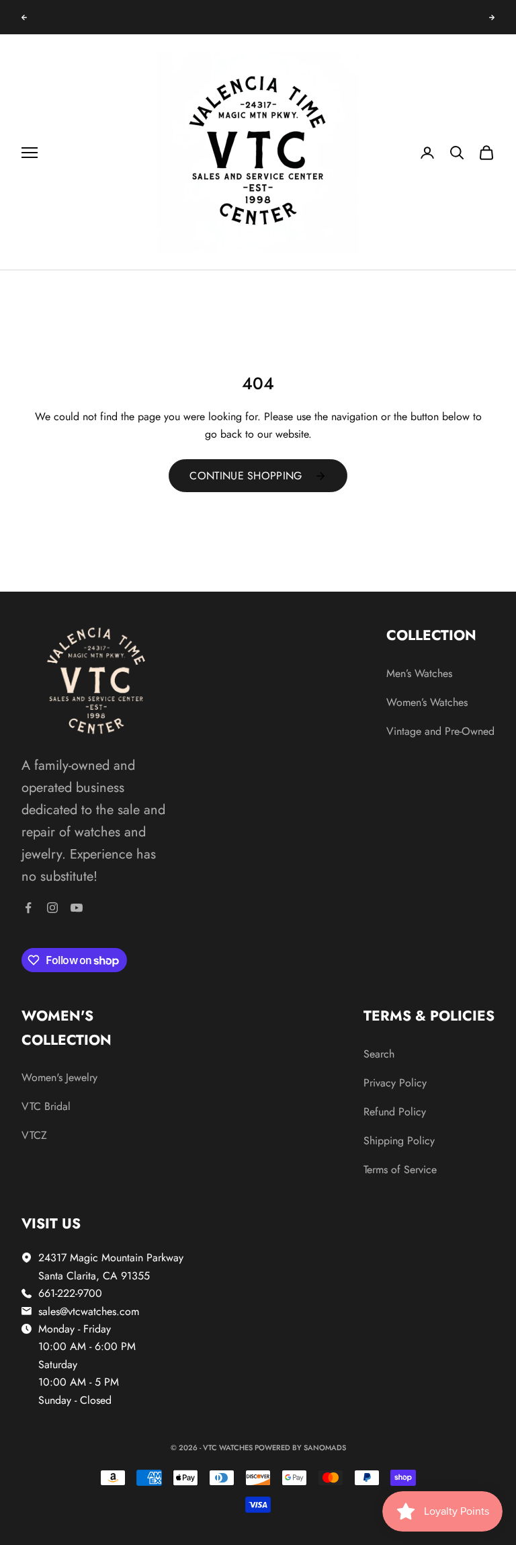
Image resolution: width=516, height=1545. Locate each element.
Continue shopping (245, 475)
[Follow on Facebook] (28, 907)
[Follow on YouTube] (76, 907)
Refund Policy (394, 1111)
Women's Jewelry (59, 1077)
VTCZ (34, 1135)
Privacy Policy (395, 1083)
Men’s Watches (419, 673)
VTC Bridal (46, 1106)
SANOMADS (325, 1447)
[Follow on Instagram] (52, 907)
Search (378, 1054)
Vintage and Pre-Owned (440, 731)
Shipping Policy (399, 1140)
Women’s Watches (427, 702)
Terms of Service (400, 1169)
